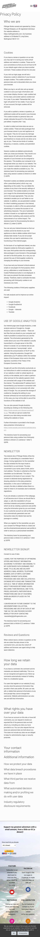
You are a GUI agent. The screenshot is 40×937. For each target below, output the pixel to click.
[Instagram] (12, 921)
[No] (38, 930)
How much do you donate (10, 842)
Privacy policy (23, 933)
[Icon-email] (28, 921)
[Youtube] (12, 892)
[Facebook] (28, 889)
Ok (14, 933)
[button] (31, 6)
